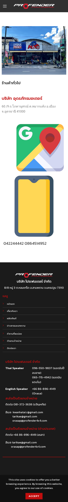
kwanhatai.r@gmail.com (28, 412)
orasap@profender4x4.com (29, 420)
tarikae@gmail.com (24, 416)
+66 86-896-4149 (24, 435)
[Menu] (5, 6)
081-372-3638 (22, 404)
